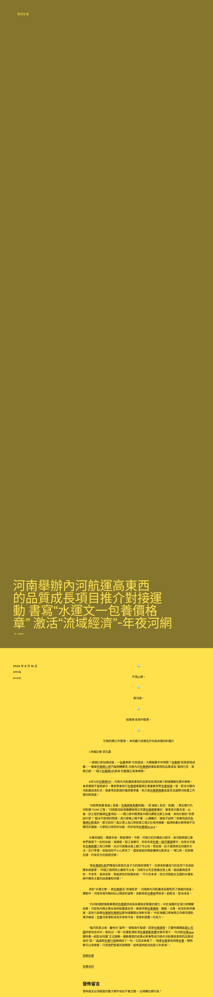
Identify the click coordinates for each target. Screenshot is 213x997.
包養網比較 (100, 865)
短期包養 (88, 955)
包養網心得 (104, 766)
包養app (188, 932)
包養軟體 (91, 846)
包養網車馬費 (129, 805)
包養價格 (152, 908)
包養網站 (116, 912)
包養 (122, 762)
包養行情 (110, 940)
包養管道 (166, 786)
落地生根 (23, 14)
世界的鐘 (17, 672)
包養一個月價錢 (162, 842)
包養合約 (88, 966)
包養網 (175, 762)
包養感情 (159, 927)
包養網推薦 (157, 790)
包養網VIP (108, 771)
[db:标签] (17, 678)
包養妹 (151, 893)
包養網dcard (147, 827)
